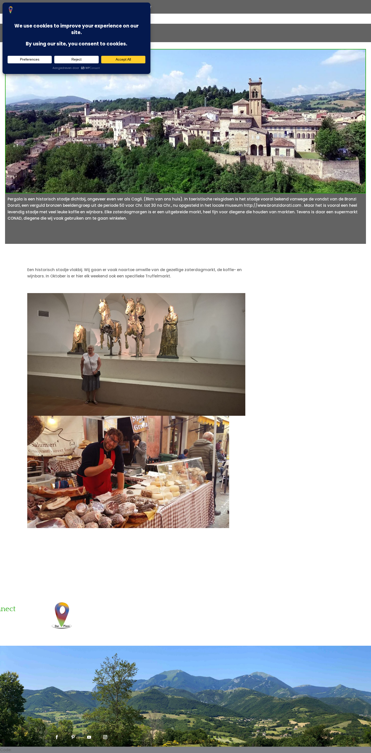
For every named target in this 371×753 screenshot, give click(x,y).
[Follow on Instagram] (105, 737)
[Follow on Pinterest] (72, 737)
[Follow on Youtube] (89, 737)
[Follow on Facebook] (56, 737)
